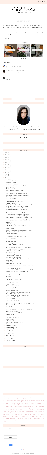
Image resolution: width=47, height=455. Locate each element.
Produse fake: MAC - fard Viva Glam (15, 293)
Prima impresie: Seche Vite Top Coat (15, 231)
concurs (31, 400)
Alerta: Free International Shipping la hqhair (17, 219)
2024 (6, 156)
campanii (33, 398)
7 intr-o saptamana (10, 397)
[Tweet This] (23, 58)
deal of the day (24, 401)
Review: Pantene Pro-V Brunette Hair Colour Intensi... (19, 196)
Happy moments (10, 228)
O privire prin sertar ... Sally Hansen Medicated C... (19, 230)
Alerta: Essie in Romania (12, 311)
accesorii (26, 397)
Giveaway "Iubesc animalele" (13, 227)
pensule (33, 411)
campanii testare (40, 398)
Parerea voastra (10, 306)
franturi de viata (26, 405)
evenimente (6, 405)
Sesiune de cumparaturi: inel (13, 282)
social (22, 418)
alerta (34, 397)
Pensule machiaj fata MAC (12, 289)
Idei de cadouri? (10, 187)
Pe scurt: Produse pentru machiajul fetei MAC (17, 295)
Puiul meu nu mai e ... (11, 203)
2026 (6, 152)
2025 (6, 154)
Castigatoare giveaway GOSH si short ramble (17, 195)
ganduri (37, 405)
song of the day (27, 418)
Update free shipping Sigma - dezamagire (16, 209)
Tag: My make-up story (11, 233)
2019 (6, 164)
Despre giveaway (10, 200)
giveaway (12, 406)
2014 (6, 172)
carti (4, 400)
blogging (25, 398)
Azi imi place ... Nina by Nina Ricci (15, 312)
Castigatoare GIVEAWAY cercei (14, 316)
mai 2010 (8, 333)
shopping (6, 418)
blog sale (20, 398)
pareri (23, 411)
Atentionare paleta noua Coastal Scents (16, 243)
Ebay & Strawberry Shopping (13, 298)
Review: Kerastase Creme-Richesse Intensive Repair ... (19, 204)
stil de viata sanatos (37, 418)
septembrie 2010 (10, 327)
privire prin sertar (35, 412)
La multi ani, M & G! (11, 287)
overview (16, 411)
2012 (6, 175)
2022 (6, 159)
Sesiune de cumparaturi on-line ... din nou (16, 249)
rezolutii (37, 416)
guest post (17, 406)
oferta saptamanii (39, 409)
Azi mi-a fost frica (10, 252)
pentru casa (37, 411)
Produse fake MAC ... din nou (13, 263)
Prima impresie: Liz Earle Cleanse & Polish (17, 281)
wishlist (42, 420)
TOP (13, 420)
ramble (23, 18)
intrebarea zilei (21, 408)
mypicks (23, 409)
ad (28, 397)
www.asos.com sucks (11, 238)
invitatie (26, 408)
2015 (6, 171)
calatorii (29, 398)
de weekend (16, 401)
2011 (6, 177)
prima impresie (26, 412)
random (34, 414)
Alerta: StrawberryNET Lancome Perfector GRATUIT (19, 270)
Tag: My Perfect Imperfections (13, 255)
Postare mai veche (39, 98)
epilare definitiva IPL (38, 403)
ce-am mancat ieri (10, 400)
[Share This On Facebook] (22, 58)
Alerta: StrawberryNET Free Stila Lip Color (17, 211)
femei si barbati (16, 405)
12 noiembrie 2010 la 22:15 (15, 65)
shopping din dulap (15, 418)
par (20, 411)
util (23, 420)
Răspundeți (8, 67)
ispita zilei (31, 408)
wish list (38, 420)
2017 (6, 167)
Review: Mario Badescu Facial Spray (15, 322)
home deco (37, 406)
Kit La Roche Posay (11, 198)
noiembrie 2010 (10, 182)
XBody (4, 421)
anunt (7, 398)
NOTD (27, 409)
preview (19, 412)
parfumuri (28, 411)
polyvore (11, 412)
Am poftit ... (9, 222)
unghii (16, 420)
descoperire (36, 401)
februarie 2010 (10, 338)
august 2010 (9, 328)
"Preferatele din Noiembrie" (13, 189)
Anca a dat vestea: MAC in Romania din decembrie (19, 309)
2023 (6, 157)
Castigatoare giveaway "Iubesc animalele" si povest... (19, 225)
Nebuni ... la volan (10, 266)
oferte (4, 411)
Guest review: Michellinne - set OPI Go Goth (17, 236)
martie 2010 (9, 337)
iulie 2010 (9, 330)
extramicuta (8, 65)
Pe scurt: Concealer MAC (12, 297)
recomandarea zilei (8, 416)
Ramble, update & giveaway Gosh (14, 208)
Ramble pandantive (11, 262)
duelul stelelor (20, 403)
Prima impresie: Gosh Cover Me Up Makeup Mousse (19, 212)
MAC (11, 409)
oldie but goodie (10, 411)
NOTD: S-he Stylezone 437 (13, 251)
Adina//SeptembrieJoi (10, 70)
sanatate (42, 416)
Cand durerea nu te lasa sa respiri (14, 201)
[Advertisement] (23, 380)
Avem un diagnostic (11, 241)
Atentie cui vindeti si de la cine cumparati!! (17, 271)
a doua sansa (20, 397)
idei (41, 406)
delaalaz (30, 401)
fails (10, 405)
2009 (6, 342)
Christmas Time (19, 400)
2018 (6, 166)
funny (32, 405)
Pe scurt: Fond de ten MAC (13, 300)
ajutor (31, 397)
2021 (6, 161)
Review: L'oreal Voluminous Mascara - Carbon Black (19, 308)
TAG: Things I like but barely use (14, 320)
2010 (6, 179)
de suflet (10, 402)
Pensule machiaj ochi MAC (13, 285)
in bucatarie (12, 408)
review (31, 416)
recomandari (18, 416)
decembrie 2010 (10, 180)
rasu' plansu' (41, 414)
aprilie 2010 (9, 335)
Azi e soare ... (9, 239)
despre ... (41, 401)
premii (15, 412)
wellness (34, 420)
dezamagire (6, 403)
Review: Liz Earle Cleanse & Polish (15, 192)
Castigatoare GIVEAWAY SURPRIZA (15, 279)
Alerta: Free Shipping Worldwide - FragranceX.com (19, 217)
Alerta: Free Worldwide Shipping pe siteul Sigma (18, 220)
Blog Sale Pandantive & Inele (13, 257)
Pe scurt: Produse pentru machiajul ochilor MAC (18, 292)
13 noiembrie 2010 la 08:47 (13, 76)
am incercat (39, 397)
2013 (6, 174)
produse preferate (11, 414)
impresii (8, 408)
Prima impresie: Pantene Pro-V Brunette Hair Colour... (19, 265)
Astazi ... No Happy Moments (13, 254)
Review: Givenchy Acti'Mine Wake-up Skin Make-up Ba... (20, 303)
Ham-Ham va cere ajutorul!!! (13, 274)
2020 (6, 162)
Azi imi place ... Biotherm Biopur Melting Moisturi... (19, 216)
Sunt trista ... (9, 278)
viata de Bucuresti (27, 420)
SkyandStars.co (31, 453)
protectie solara (22, 414)
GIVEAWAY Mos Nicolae (12, 184)
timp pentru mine (7, 420)
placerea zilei (6, 412)
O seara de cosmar (10, 246)
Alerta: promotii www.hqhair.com (14, 190)
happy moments (30, 406)
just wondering (38, 408)
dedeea (7, 76)
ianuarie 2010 (9, 340)
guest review (23, 406)
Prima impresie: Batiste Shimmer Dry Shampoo (18, 214)
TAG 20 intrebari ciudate (12, 317)
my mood (15, 409)
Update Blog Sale (10, 324)
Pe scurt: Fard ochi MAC (12, 290)
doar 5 (14, 403)
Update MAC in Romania (12, 305)
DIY (11, 403)
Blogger (29, 390)
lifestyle (7, 409)
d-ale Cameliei (36, 400)
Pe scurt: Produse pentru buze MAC (15, 268)
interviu (16, 408)
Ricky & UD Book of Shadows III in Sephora (17, 206)
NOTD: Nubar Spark (11, 223)
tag (43, 418)
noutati (32, 409)
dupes (26, 403)
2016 (6, 169)
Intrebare (8, 276)
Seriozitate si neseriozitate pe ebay (14, 244)
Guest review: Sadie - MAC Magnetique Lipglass (18, 258)
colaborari (25, 400)
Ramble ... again (10, 314)
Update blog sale (10, 260)
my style (20, 409)
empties (31, 403)
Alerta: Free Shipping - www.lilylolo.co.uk (16, 193)
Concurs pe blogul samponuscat (14, 301)
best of (10, 398)
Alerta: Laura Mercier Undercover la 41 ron (17, 185)
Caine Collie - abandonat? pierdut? (15, 235)
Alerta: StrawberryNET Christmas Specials (16, 273)
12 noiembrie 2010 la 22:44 (19, 70)
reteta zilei (25, 416)
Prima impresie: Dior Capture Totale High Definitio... (19, 247)
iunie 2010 (9, 332)
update (19, 420)
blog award (15, 398)
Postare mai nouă (7, 98)
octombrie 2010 (10, 325)
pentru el (42, 411)
